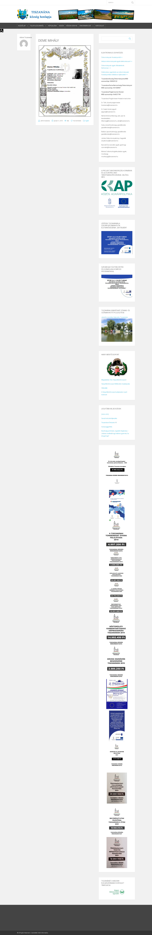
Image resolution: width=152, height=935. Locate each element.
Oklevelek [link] (104, 388)
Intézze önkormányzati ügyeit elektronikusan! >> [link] (116, 61)
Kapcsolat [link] (100, 26)
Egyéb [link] (87, 121)
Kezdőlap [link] (22, 26)
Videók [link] (61, 26)
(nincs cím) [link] (105, 414)
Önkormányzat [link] (85, 26)
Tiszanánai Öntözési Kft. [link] (109, 422)
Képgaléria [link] (52, 26)
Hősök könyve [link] (71, 26)
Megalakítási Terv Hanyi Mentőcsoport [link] (113, 380)
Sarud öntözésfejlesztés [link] (109, 418)
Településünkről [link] (37, 26)
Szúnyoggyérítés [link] (106, 427)
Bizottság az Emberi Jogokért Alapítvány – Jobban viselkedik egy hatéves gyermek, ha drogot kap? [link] (115, 433)
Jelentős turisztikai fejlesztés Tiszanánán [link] (114, 317)
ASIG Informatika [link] (43, 933)
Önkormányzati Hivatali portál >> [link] (112, 57)
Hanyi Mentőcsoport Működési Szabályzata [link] (115, 384)
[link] (1, 30)
